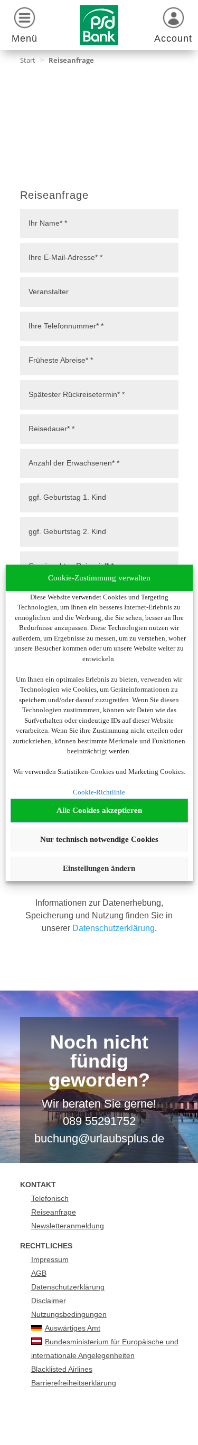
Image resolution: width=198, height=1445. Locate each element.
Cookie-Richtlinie (99, 792)
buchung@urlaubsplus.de (99, 1138)
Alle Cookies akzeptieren (99, 810)
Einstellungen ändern (99, 868)
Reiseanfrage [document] (54, 195)
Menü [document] (24, 38)
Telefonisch (50, 1198)
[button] (25, 27)
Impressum (50, 1259)
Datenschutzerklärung (113, 928)
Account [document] (173, 38)
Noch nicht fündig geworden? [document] (99, 1062)
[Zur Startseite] (99, 25)
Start (27, 60)
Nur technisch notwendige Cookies (99, 839)
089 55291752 (99, 1121)
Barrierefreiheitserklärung (73, 1383)
